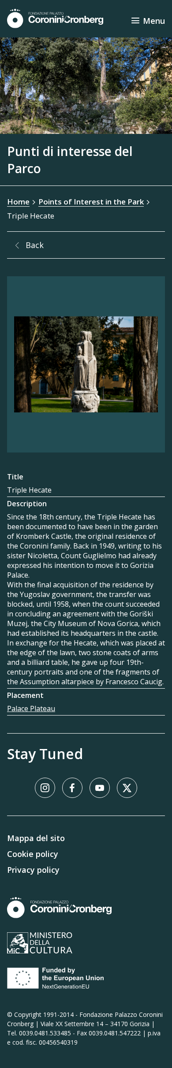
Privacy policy (33, 869)
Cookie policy (32, 854)
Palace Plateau (31, 708)
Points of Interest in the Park (91, 202)
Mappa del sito (36, 838)
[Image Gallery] (86, 364)
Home (18, 202)
